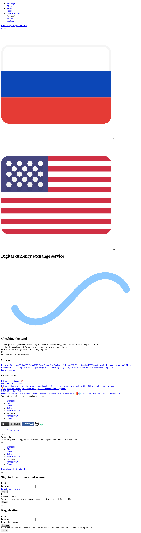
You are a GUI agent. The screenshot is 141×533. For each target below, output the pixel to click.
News (9, 8)
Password (5, 486)
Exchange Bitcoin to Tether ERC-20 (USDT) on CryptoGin (27, 365)
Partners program (8, 370)
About (9, 6)
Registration (18, 25)
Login (10, 25)
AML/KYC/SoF (14, 13)
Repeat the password (10, 522)
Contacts (10, 21)
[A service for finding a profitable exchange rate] (28, 425)
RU (113, 139)
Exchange (11, 3)
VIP (16, 18)
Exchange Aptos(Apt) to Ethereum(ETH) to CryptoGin (52, 367)
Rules (9, 11)
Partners (10, 18)
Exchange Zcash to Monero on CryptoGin (95, 367)
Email (3, 483)
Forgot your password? (11, 489)
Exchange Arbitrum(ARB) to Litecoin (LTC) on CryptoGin (80, 365)
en (2, 28)
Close (4, 502)
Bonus (4, 25)
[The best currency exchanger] (11, 425)
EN (25, 25)
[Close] (2, 442)
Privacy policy (13, 430)
